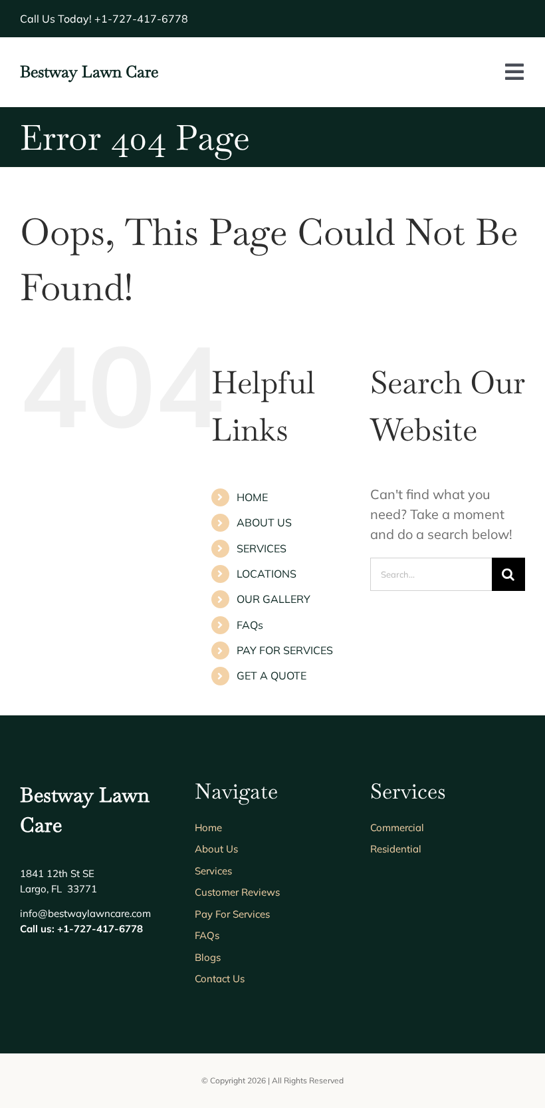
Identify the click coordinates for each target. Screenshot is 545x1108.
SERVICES (261, 548)
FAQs (250, 625)
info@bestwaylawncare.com (85, 913)
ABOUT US (264, 522)
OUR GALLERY (273, 599)
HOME (252, 497)
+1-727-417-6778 (141, 18)
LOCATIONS (266, 573)
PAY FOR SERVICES (285, 650)
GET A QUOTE (271, 675)
